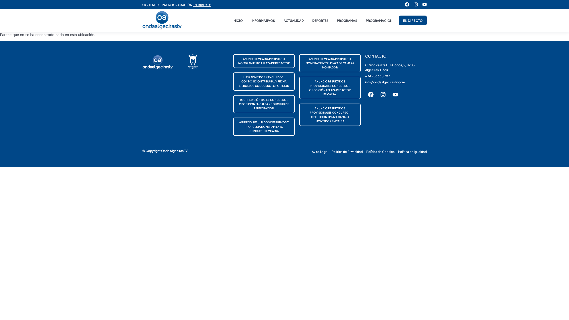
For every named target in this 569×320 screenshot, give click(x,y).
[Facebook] (407, 4)
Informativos (263, 20)
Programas (347, 20)
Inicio (238, 20)
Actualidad (294, 20)
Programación (379, 20)
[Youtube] (424, 4)
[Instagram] (416, 4)
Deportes (320, 20)
